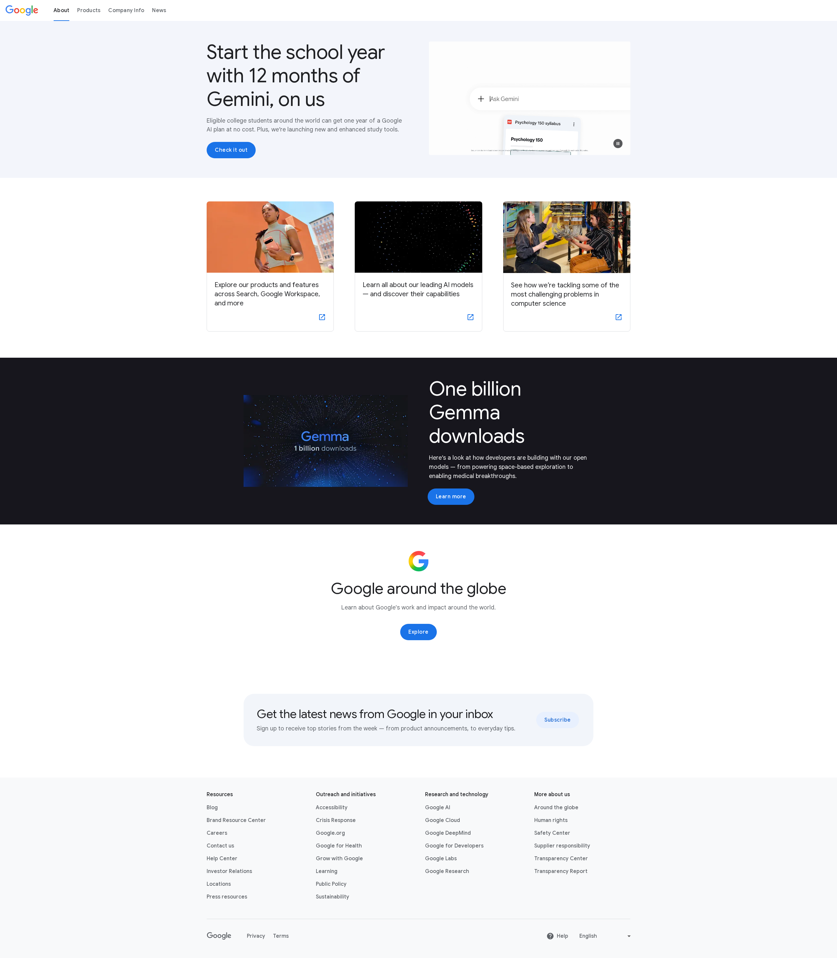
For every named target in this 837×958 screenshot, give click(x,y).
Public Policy (331, 884)
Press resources (227, 897)
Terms (281, 936)
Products (88, 10)
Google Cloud (442, 820)
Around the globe (556, 807)
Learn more (451, 496)
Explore (418, 632)
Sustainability (332, 897)
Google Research (447, 871)
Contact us (220, 846)
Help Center (222, 858)
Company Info (126, 10)
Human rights (551, 820)
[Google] (22, 10)
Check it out (231, 150)
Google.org (330, 833)
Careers (217, 833)
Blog (212, 807)
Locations (219, 884)
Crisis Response (336, 820)
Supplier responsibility (562, 846)
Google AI (437, 807)
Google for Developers (454, 846)
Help (562, 936)
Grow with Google (339, 858)
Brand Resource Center (236, 820)
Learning (326, 871)
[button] (618, 143)
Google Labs (441, 858)
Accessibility (332, 807)
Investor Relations (229, 871)
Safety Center (552, 833)
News (159, 10)
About (61, 10)
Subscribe (557, 720)
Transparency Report (561, 871)
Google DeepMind (448, 833)
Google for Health (339, 846)
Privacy (256, 936)
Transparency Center (561, 858)
